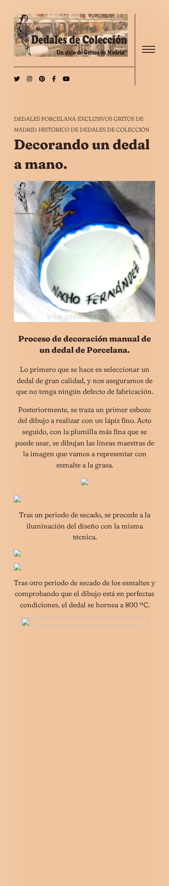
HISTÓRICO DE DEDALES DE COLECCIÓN (94, 129)
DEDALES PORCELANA (45, 118)
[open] (148, 49)
